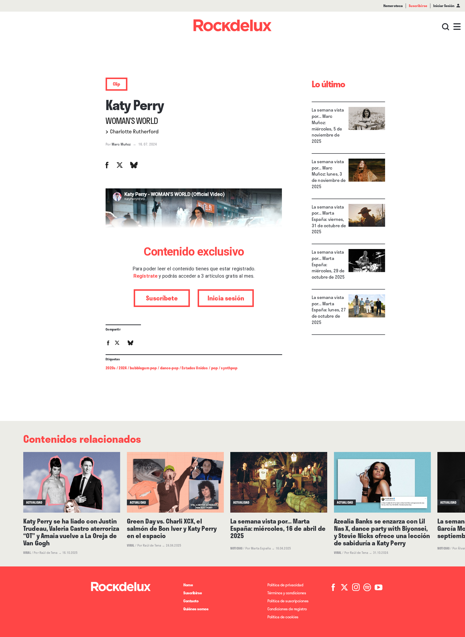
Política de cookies (282, 617)
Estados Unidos (195, 368)
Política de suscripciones (288, 601)
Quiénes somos (195, 609)
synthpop (229, 368)
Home (188, 585)
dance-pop (169, 368)
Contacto (190, 601)
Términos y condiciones (286, 593)
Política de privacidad (285, 585)
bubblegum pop (143, 368)
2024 (123, 368)
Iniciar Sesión (443, 6)
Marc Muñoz (121, 144)
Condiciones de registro (287, 609)
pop (214, 368)
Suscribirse (192, 593)
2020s (111, 368)
